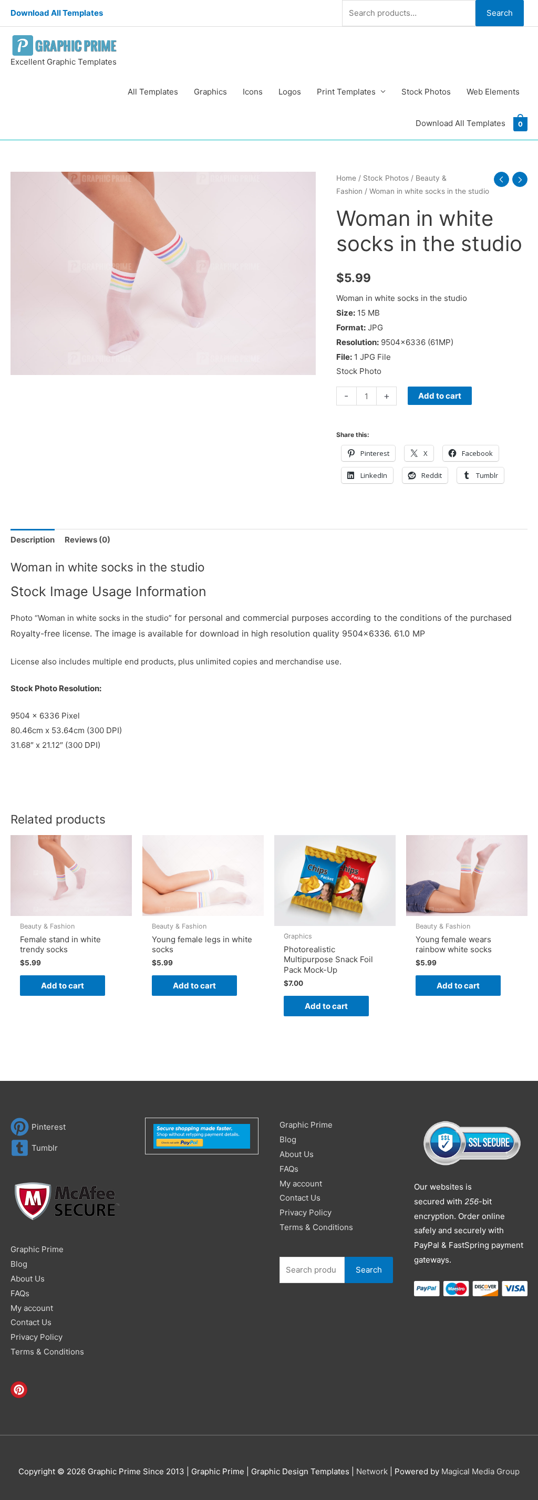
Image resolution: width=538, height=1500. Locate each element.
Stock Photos (426, 92)
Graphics (210, 92)
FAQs (20, 1293)
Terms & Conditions (47, 1352)
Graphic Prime (37, 1249)
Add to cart (439, 396)
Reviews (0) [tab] (87, 540)
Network (372, 1471)
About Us (28, 1279)
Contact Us (31, 1322)
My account (32, 1308)
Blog (19, 1264)
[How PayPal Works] (201, 1135)
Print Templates (346, 92)
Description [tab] (33, 540)
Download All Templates (57, 13)
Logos (289, 92)
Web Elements (493, 92)
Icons (253, 92)
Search (500, 13)
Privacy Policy (37, 1337)
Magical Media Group (480, 1471)
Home (346, 178)
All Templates (153, 92)
